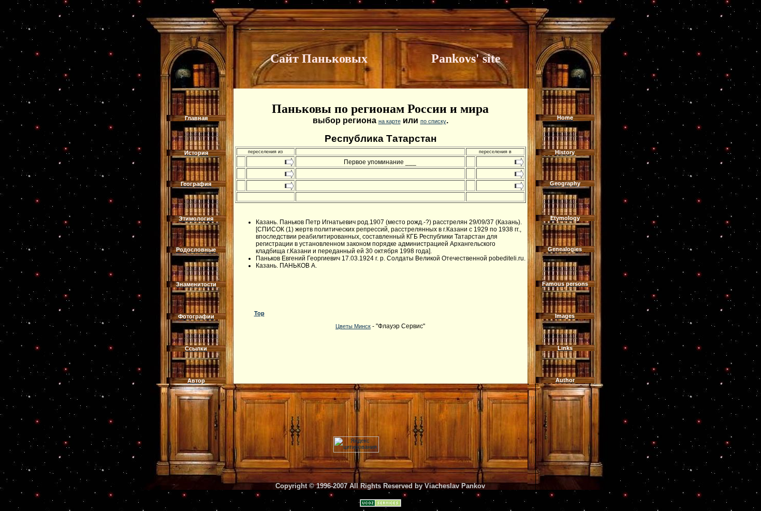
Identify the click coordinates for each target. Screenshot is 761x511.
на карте (389, 121)
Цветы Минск (353, 326)
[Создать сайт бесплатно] (380, 505)
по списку (433, 121)
